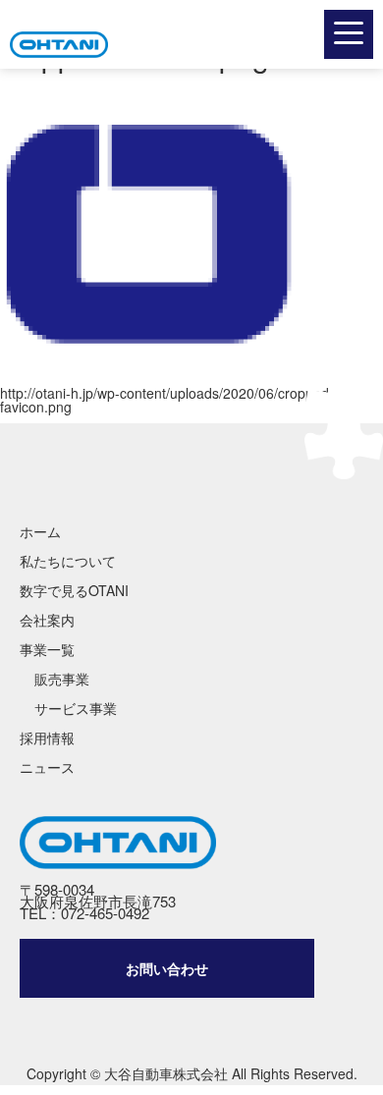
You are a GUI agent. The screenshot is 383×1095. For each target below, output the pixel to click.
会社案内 (47, 620)
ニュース (47, 767)
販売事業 (61, 678)
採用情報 (47, 737)
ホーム (40, 531)
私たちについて (68, 561)
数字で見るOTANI (74, 590)
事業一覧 (47, 649)
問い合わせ (167, 968)
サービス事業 (75, 708)
